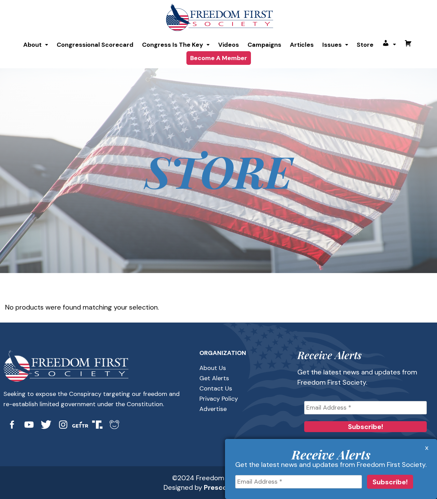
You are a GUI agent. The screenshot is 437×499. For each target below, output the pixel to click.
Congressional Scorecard (95, 45)
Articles (302, 45)
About (32, 45)
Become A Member (218, 58)
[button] (36, 44)
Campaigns (264, 45)
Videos (228, 45)
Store (365, 45)
